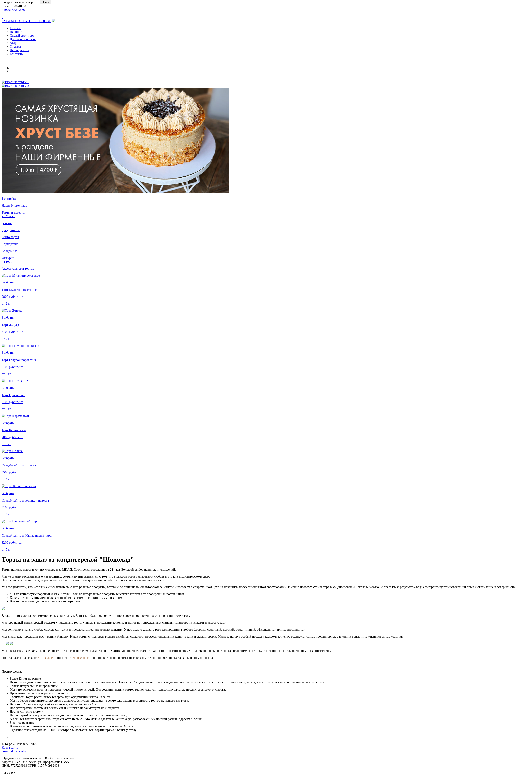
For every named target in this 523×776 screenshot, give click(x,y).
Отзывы (15, 46)
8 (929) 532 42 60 (13, 9)
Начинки (16, 31)
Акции (14, 43)
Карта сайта (10, 747)
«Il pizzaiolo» (81, 657)
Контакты (16, 54)
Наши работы (19, 50)
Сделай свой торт (22, 35)
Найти (45, 2)
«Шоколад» (46, 657)
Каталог (15, 28)
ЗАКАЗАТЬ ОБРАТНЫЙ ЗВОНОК (26, 21)
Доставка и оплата (23, 39)
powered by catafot (14, 751)
